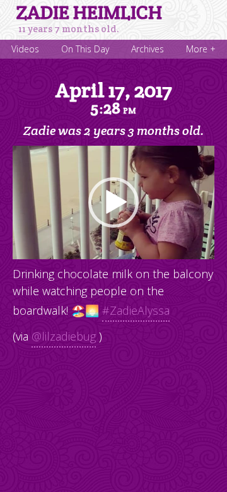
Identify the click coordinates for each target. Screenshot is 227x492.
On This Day (85, 49)
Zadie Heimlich (89, 12)
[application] (113, 202)
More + (201, 49)
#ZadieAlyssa (136, 310)
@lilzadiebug (64, 336)
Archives (147, 49)
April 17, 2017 (113, 98)
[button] (113, 202)
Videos (25, 49)
